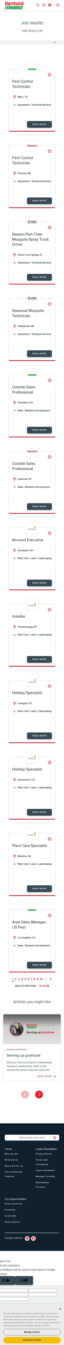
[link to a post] (32, 1029)
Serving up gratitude (23, 1055)
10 (41, 979)
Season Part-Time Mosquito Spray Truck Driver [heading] (30, 239)
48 (47, 986)
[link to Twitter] (33, 1238)
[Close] (60, 1309)
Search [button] (56, 1137)
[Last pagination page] (50, 979)
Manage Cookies (32, 1332)
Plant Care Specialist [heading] (29, 846)
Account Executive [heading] (27, 540)
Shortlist (49, 74)
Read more (39, 124)
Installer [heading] (19, 616)
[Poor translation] (24, 1280)
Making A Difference (17, 1050)
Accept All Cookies (32, 1340)
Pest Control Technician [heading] (22, 84)
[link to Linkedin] (27, 1238)
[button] (37, 5)
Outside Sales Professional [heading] (23, 389)
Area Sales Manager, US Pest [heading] (29, 924)
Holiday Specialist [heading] (27, 693)
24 (43, 986)
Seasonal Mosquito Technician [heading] (28, 313)
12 (40, 986)
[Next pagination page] (45, 979)
